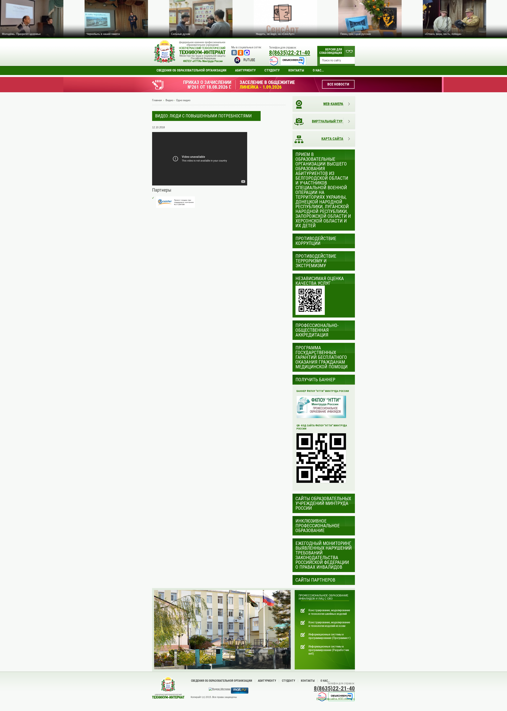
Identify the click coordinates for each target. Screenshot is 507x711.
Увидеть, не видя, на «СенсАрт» (275, 33)
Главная (157, 100)
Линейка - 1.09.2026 (261, 87)
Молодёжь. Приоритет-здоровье (21, 33)
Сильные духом (180, 33)
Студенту (288, 680)
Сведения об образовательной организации (221, 680)
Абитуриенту (267, 680)
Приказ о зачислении (207, 82)
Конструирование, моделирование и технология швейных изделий (329, 612)
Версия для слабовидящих (330, 51)
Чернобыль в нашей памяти (103, 33)
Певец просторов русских (355, 33)
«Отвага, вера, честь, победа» (443, 33)
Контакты (308, 680)
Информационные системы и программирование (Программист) (330, 636)
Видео (169, 100)
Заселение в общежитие (267, 82)
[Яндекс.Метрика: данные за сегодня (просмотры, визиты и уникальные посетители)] (219, 689)
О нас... (325, 680)
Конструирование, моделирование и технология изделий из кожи (329, 624)
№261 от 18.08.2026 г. (209, 87)
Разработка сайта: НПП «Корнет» (335, 698)
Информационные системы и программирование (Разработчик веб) (329, 650)
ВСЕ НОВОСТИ (338, 84)
